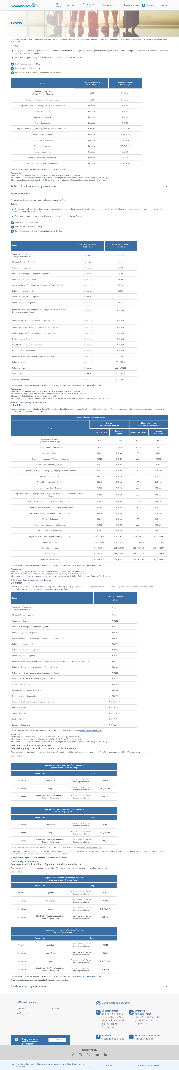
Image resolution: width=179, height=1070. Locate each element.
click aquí (46, 1064)
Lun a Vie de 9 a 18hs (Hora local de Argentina (147, 1020)
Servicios (72, 5)
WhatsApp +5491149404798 (143, 1012)
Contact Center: (110, 1010)
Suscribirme (57, 1040)
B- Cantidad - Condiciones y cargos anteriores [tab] (31, 580)
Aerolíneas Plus (88, 5)
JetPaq (20, 1013)
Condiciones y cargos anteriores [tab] (25, 861)
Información (107, 5)
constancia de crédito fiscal (91, 385)
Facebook (106, 1035)
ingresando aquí (144, 1038)
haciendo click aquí (113, 1038)
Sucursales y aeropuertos (148, 1035)
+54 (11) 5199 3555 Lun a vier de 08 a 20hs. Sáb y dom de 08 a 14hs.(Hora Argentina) (115, 1020)
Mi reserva (58, 5)
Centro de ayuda (132, 5)
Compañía (21, 1008)
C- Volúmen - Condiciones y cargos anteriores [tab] (31, 745)
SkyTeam (55, 1008)
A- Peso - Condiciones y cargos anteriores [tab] (29, 402)
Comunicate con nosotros (116, 1002)
